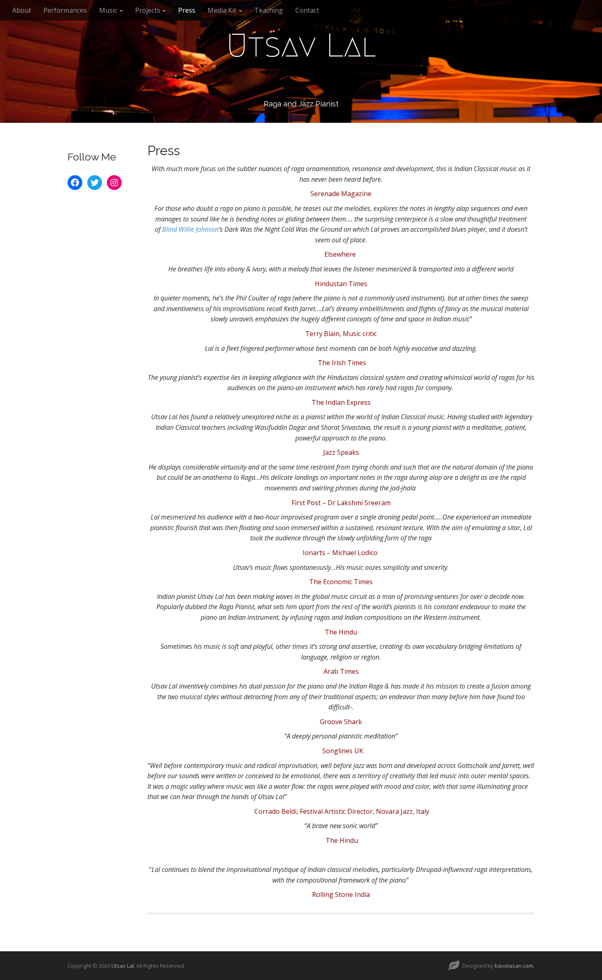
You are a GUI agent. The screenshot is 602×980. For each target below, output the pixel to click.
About (21, 10)
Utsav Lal (301, 45)
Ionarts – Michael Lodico (341, 552)
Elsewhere (341, 254)
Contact (307, 10)
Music (109, 10)
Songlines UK (342, 750)
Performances (65, 10)
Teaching (268, 10)
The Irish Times (342, 362)
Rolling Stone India (341, 894)
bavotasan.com (514, 965)
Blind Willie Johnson (190, 229)
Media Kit (223, 10)
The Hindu (341, 632)
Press (186, 10)
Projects (148, 10)
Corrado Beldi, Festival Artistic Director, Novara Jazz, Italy (341, 811)
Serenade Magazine (340, 193)
